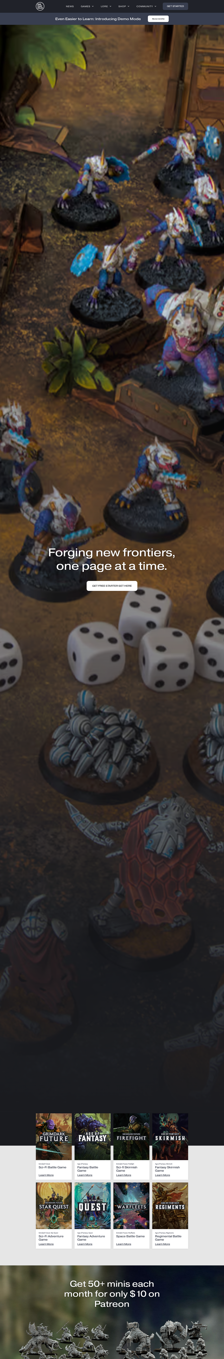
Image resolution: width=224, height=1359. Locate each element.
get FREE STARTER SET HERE (112, 585)
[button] (87, 6)
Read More (158, 19)
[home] (40, 6)
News (70, 6)
